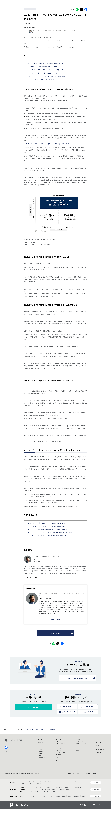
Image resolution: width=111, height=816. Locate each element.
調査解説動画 (42, 757)
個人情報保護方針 (70, 773)
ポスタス (69, 796)
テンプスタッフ (34, 787)
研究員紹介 (41, 760)
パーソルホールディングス (25, 781)
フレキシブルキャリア (58, 787)
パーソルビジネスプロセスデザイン (52, 781)
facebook (6, 747)
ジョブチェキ (41, 787)
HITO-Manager (57, 796)
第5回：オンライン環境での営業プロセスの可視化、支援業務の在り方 (47, 535)
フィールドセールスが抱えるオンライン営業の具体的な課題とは (45, 64)
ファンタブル (49, 787)
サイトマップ (103, 773)
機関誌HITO (41, 751)
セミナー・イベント (61, 761)
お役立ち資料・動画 (61, 752)
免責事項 (95, 773)
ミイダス (54, 789)
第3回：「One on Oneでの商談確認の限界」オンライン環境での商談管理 (48, 529)
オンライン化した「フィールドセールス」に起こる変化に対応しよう (46, 76)
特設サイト (41, 749)
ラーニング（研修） (61, 743)
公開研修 (59, 754)
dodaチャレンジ (61, 789)
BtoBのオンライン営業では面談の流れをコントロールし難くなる (45, 70)
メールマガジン (100, 742)
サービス (58, 739)
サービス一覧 (59, 748)
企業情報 (77, 739)
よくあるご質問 (100, 749)
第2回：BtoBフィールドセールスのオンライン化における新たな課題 (46, 526)
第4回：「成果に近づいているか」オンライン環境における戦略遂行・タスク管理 (50, 532)
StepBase (83, 796)
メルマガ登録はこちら (69, 707)
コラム (10, 729)
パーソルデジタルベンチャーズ (26, 783)
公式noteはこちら (89, 712)
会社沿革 (78, 750)
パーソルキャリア (78, 781)
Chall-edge (66, 787)
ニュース (98, 739)
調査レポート (42, 745)
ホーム (40, 739)
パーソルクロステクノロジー (67, 781)
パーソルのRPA (34, 796)
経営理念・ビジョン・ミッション (82, 743)
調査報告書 (41, 747)
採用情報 (98, 746)
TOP (5, 729)
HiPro (54, 791)
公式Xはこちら (89, 707)
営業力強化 (27, 23)
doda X (67, 789)
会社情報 (78, 746)
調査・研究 (41, 742)
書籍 (40, 755)
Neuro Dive (49, 791)
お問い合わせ (99, 752)
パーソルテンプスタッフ (38, 781)
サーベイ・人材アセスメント (63, 746)
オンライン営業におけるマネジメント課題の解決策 (41, 79)
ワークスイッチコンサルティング (45, 796)
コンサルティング (60, 741)
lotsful (32, 791)
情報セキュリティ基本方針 (83, 773)
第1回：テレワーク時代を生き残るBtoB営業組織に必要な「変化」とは (47, 523)
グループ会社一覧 (96, 782)
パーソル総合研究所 (39, 783)
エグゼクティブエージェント (41, 789)
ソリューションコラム (29, 8)
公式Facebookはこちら (68, 712)
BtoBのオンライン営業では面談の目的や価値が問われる (43, 67)
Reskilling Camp (76, 796)
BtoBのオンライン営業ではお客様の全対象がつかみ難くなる (44, 73)
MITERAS (64, 796)
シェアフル (37, 791)
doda (32, 789)
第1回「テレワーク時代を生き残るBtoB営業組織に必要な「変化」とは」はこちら (48, 144)
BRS (49, 789)
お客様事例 (59, 750)
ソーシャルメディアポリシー (10, 751)
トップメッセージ (79, 741)
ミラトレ (43, 791)
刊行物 (40, 753)
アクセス (77, 748)
